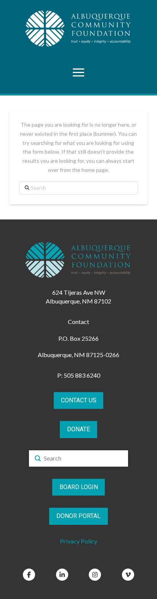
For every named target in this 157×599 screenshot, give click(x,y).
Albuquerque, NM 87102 (78, 301)
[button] (78, 72)
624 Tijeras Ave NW (78, 292)
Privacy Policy (78, 541)
